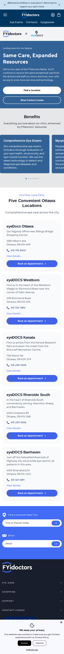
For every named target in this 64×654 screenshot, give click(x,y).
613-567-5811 (18, 480)
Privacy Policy (42, 637)
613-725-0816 (18, 307)
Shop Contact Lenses (32, 100)
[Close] (61, 622)
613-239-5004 (18, 422)
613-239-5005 (18, 365)
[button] (59, 5)
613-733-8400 (18, 250)
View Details (14, 256)
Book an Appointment (30, 263)
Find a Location (32, 90)
